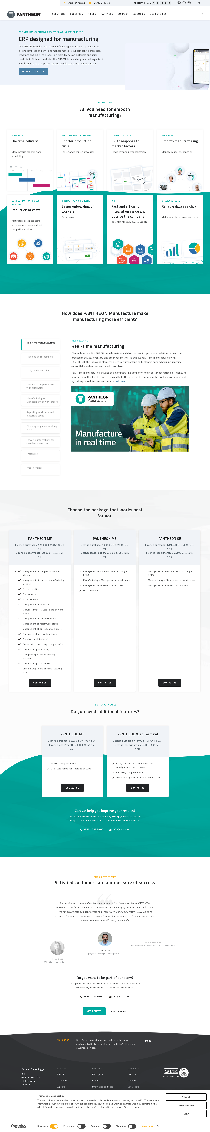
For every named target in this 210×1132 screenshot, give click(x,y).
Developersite (135, 1086)
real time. (120, 381)
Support (61, 1086)
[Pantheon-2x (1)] (24, 13)
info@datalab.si (101, 3)
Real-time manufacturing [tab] (40, 343)
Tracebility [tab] (32, 454)
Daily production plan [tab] (38, 370)
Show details (148, 1126)
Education (61, 1074)
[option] (105, 908)
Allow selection (186, 1105)
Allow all (186, 1097)
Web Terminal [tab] (34, 468)
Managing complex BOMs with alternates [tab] (40, 386)
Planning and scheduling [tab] (39, 357)
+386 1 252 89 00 (76, 3)
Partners (63, 1080)
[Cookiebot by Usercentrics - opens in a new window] (18, 1126)
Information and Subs (102, 1086)
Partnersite (133, 1080)
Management (98, 1074)
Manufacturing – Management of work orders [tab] (42, 400)
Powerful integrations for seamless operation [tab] (40, 441)
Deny (186, 1114)
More (148, 1040)
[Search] (201, 13)
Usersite (132, 1074)
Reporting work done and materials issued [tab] (40, 413)
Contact (96, 1080)
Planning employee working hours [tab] (41, 427)
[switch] (81, 1126)
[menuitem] (201, 13)
